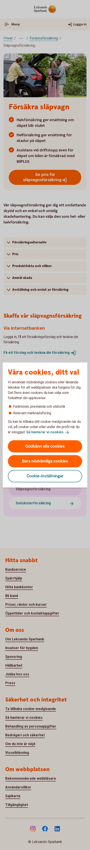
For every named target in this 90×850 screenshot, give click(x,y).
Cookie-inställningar (45, 476)
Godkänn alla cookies (45, 446)
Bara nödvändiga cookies (45, 461)
